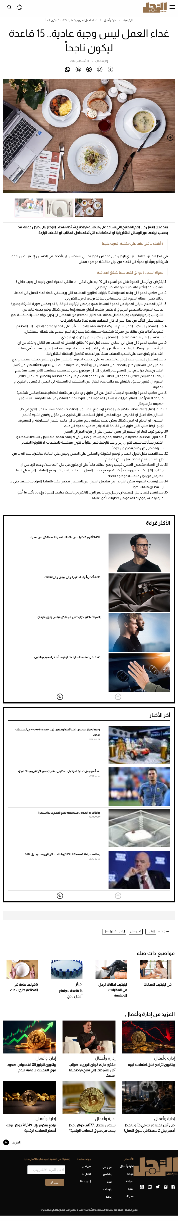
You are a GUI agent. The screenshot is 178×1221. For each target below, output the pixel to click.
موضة (130, 1173)
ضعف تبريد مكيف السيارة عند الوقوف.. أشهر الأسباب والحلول (67, 657)
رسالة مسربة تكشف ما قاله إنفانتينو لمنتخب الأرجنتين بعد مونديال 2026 (62, 854)
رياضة (109, 1196)
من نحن (86, 1166)
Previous (170, 137)
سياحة (130, 1181)
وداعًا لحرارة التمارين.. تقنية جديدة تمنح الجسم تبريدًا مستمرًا (69, 812)
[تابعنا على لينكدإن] (150, 1187)
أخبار (78, 984)
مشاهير (107, 1174)
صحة (109, 1182)
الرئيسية (128, 20)
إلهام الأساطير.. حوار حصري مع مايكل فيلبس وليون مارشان (69, 617)
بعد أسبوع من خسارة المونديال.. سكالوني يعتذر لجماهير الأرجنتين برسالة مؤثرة (59, 771)
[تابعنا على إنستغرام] (165, 1187)
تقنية (131, 1188)
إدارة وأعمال (110, 20)
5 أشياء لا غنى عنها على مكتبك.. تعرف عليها (132, 243)
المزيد (16, 1142)
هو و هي (107, 1167)
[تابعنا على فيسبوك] (173, 1187)
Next (7, 137)
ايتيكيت (151, 931)
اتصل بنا (86, 1173)
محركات (129, 1196)
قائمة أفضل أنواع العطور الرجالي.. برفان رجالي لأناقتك (72, 577)
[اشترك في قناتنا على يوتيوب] (142, 1187)
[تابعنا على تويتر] (158, 1187)
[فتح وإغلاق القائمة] (172, 7)
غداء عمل (135, 931)
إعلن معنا (85, 1181)
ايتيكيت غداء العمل (114, 931)
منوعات (107, 1189)
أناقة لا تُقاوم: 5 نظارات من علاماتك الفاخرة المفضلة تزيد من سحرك (65, 537)
